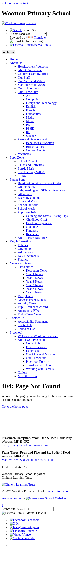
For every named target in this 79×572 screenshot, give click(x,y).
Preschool (16, 332)
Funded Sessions (36, 347)
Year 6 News (34, 292)
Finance (23, 259)
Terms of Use (26, 329)
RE (28, 132)
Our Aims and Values (31, 81)
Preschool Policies (37, 361)
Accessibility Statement (33, 321)
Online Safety (26, 186)
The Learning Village (31, 172)
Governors (24, 248)
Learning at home (29, 197)
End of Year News (29, 314)
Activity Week (27, 303)
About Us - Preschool (32, 339)
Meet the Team (27, 376)
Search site (8, 509)
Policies (23, 245)
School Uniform (28, 205)
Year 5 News (34, 288)
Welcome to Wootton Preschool (38, 336)
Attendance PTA (28, 310)
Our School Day (28, 88)
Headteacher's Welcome (33, 66)
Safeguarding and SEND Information (42, 190)
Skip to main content (15, 3)
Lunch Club (33, 350)
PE (28, 125)
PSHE (30, 128)
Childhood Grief (36, 219)
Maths (30, 117)
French (30, 110)
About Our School (30, 70)
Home (14, 59)
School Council (28, 161)
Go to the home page (15, 406)
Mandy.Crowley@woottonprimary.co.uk (28, 459)
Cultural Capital (36, 150)
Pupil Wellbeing (28, 212)
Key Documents (28, 256)
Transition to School (39, 365)
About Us (16, 63)
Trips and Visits (28, 201)
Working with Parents (40, 369)
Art (28, 95)
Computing (33, 99)
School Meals (26, 208)
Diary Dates (25, 296)
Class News (25, 267)
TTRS (22, 176)
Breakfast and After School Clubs (39, 183)
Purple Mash (26, 168)
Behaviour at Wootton (40, 143)
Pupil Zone (17, 157)
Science (31, 135)
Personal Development (32, 139)
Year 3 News (34, 281)
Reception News (36, 270)
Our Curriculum (28, 92)
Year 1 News (34, 274)
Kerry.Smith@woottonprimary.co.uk (25, 445)
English (31, 106)
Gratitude (32, 227)
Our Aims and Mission (40, 354)
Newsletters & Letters (32, 299)
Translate (40, 37)
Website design (11, 498)
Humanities (33, 114)
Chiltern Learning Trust (33, 73)
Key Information (20, 241)
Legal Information (57, 491)
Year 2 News (34, 278)
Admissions (25, 252)
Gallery (22, 372)
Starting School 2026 (31, 84)
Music (30, 121)
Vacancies (24, 154)
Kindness (32, 230)
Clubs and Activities (31, 165)
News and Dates (20, 263)
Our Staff (24, 77)
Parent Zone (17, 179)
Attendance (25, 194)
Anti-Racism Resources (33, 237)
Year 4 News (34, 285)
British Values (35, 146)
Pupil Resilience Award (33, 307)
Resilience (32, 234)
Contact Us (17, 318)
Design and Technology (41, 103)
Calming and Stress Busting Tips (47, 216)
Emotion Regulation (39, 223)
